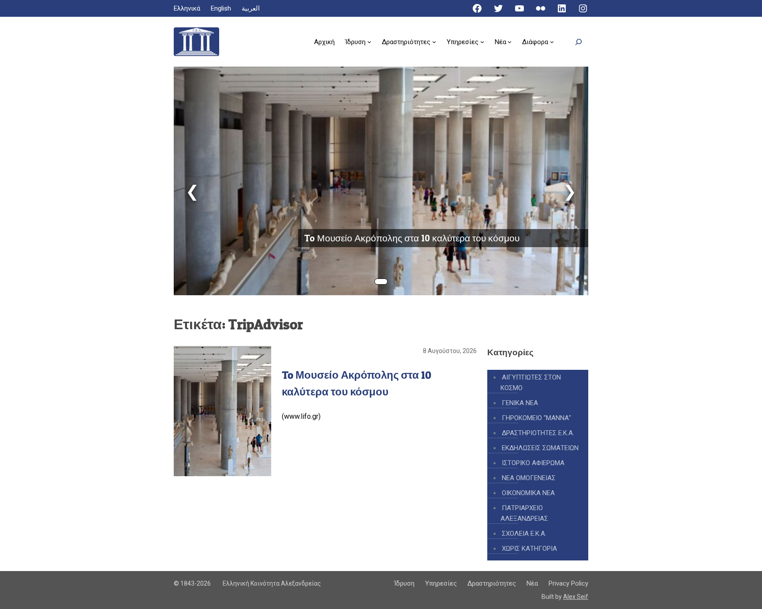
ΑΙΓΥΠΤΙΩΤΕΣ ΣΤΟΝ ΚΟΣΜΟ (531, 382)
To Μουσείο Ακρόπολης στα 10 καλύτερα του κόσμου (411, 238)
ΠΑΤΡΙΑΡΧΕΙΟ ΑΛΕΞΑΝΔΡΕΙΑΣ (524, 513)
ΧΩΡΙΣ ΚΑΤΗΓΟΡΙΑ (529, 549)
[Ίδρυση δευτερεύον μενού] (369, 42)
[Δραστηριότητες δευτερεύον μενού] (434, 42)
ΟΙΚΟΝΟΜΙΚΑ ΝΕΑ (528, 493)
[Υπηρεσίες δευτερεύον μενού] (482, 42)
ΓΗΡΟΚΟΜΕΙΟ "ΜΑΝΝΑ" (536, 418)
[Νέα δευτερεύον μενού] (510, 42)
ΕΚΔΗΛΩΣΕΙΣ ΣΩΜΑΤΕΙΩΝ (540, 448)
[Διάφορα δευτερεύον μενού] (552, 42)
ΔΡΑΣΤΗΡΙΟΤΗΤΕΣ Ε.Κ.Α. (538, 433)
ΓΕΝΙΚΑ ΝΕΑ (520, 403)
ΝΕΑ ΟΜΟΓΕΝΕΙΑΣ (529, 478)
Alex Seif (575, 596)
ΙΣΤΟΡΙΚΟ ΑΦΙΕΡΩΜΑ (533, 463)
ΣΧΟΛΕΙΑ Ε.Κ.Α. (524, 534)
